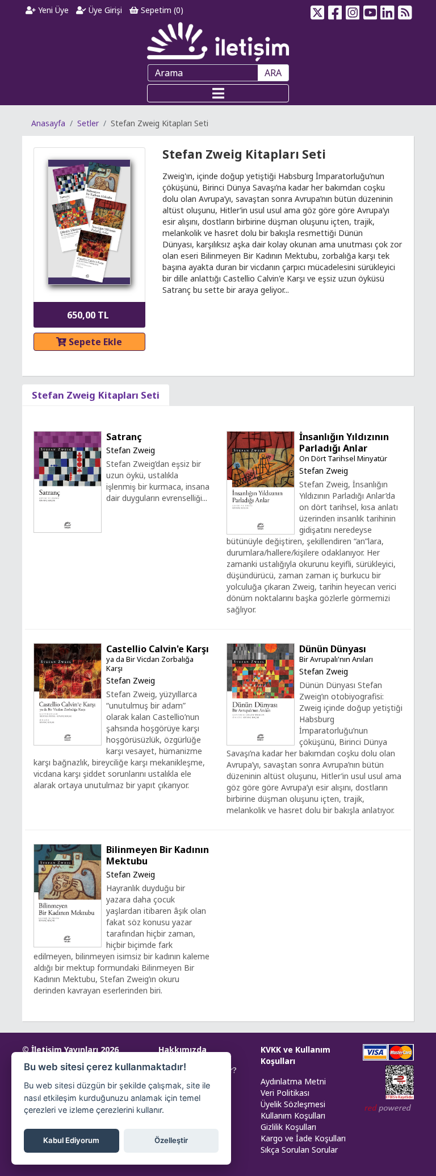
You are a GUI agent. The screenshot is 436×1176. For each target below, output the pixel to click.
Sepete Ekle (94, 342)
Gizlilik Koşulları (288, 1126)
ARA (273, 73)
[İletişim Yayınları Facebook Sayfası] (335, 10)
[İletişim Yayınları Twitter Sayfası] (317, 10)
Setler (88, 123)
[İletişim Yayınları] (218, 41)
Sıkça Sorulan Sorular (299, 1149)
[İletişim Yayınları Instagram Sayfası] (353, 10)
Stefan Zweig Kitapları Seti (96, 394)
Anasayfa (48, 123)
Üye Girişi (104, 10)
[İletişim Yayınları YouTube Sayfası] (370, 10)
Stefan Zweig (130, 450)
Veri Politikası (285, 1092)
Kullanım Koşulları (293, 1115)
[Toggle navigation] (218, 93)
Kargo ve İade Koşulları (303, 1138)
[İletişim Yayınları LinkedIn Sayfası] (387, 10)
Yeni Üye (52, 10)
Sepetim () (161, 10)
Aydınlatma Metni (293, 1081)
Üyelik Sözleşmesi (293, 1104)
